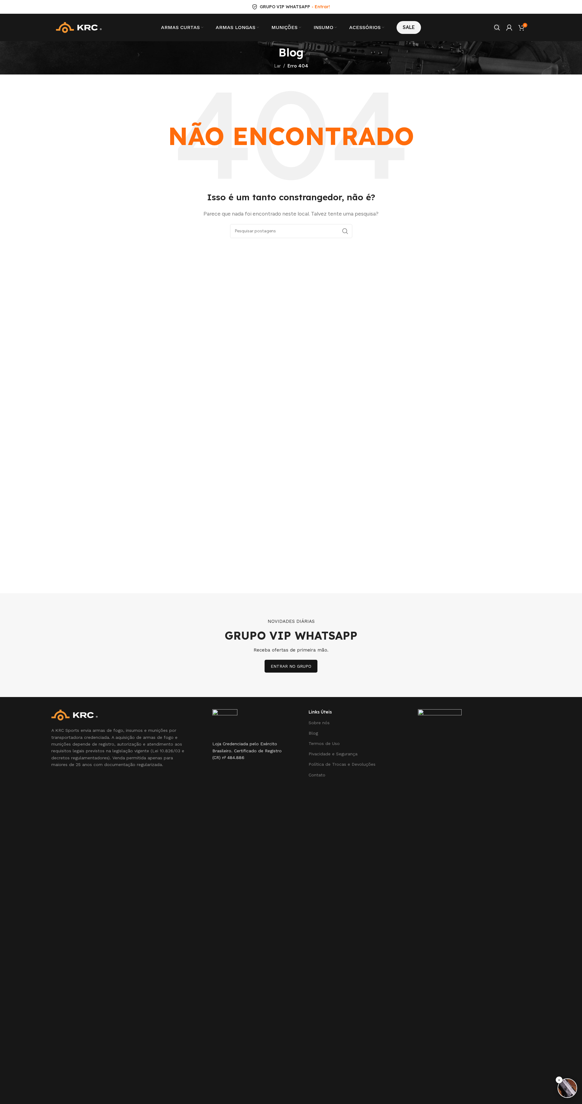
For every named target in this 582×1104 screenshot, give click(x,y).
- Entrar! (321, 6)
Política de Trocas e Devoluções (342, 764)
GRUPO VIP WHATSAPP (285, 6)
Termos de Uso (324, 743)
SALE (409, 27)
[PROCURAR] (345, 231)
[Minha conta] (509, 27)
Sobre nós (319, 722)
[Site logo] (79, 27)
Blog (313, 733)
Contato (317, 774)
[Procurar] (497, 27)
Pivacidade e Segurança (333, 753)
